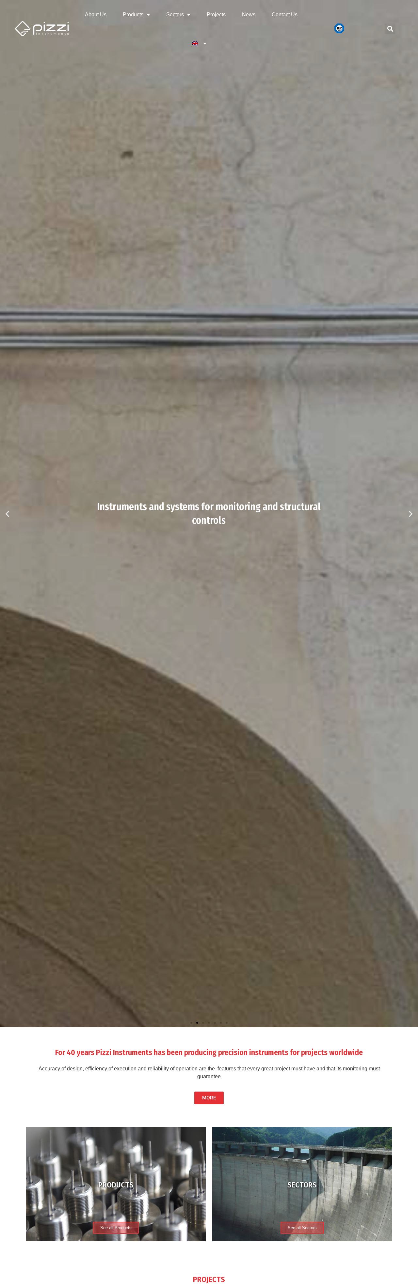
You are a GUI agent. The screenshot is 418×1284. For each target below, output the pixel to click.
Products (133, 14)
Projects (216, 14)
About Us (95, 14)
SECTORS (302, 1184)
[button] (191, 1023)
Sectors (175, 14)
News (248, 14)
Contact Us (284, 14)
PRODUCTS (116, 1184)
